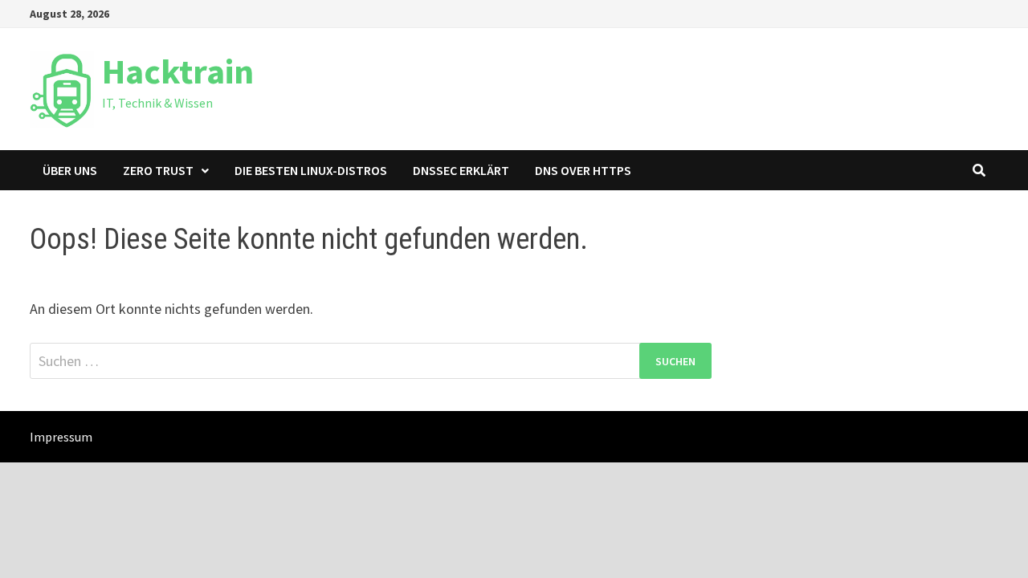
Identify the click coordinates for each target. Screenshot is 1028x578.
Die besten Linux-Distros (311, 170)
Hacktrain (178, 71)
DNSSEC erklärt (461, 170)
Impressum (61, 437)
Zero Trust (158, 170)
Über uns (70, 170)
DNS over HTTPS (583, 170)
